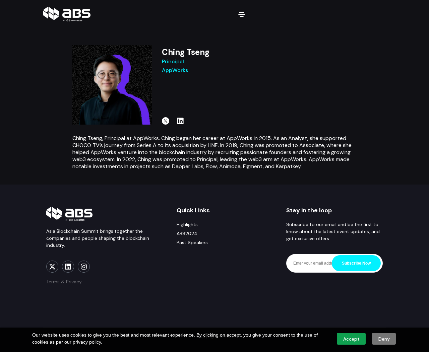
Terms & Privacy (64, 282)
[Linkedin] (180, 121)
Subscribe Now (356, 263)
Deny (384, 339)
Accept (351, 339)
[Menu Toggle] (241, 14)
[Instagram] (84, 267)
